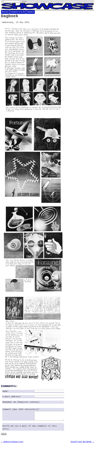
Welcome (5, 12)
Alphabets (30, 12)
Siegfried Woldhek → (82, 442)
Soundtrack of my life (17, 12)
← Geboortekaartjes (12, 442)
